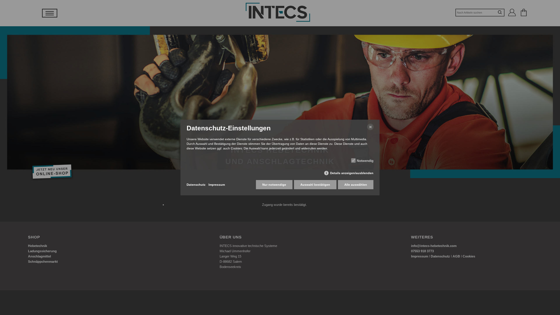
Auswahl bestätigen (315, 184)
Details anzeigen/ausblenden (351, 173)
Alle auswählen (355, 184)
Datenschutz (196, 184)
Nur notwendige (274, 184)
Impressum (216, 184)
